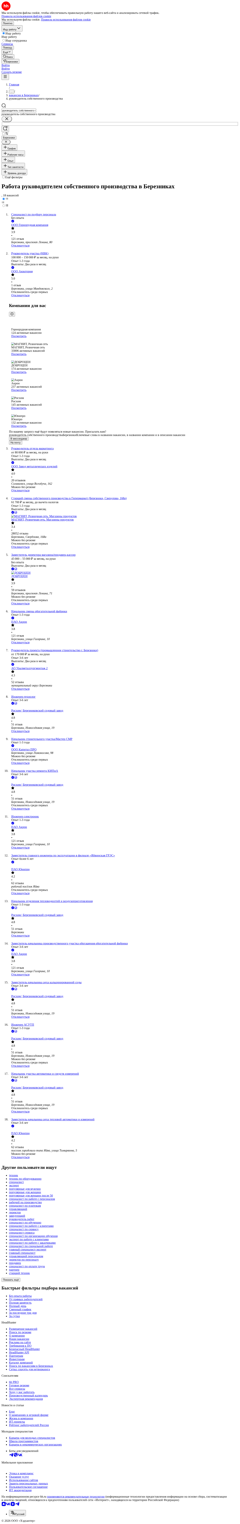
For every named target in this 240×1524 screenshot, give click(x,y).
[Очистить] (7, 119)
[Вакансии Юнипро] (123, 866)
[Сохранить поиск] (5, 129)
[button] (6, 65)
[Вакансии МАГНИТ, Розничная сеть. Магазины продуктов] (123, 516)
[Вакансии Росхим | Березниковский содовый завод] (123, 707)
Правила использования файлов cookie (66, 19)
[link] (8, 56)
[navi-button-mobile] (5, 77)
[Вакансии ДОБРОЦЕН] (123, 573)
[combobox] (19, 111)
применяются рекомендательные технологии (76, 1496)
